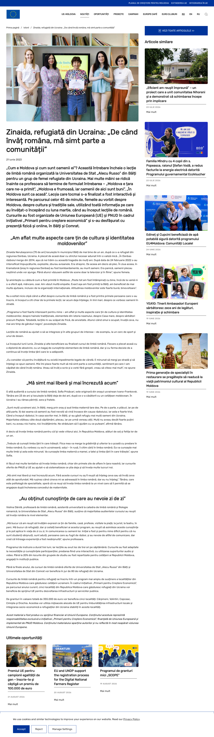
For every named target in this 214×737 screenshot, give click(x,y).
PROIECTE (119, 14)
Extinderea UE (179, 3)
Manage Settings (62, 729)
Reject (39, 729)
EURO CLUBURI (169, 14)
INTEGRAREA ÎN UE (198, 3)
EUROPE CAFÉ (150, 14)
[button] (206, 14)
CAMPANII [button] (133, 14)
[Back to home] (13, 14)
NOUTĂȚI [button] (84, 14)
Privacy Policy (131, 719)
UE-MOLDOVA (69, 14)
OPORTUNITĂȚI (101, 14)
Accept (21, 729)
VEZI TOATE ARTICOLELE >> (178, 30)
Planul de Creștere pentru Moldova (149, 3)
